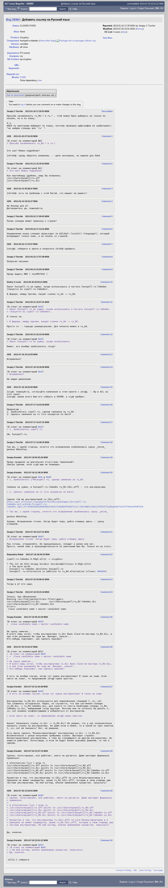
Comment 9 (107, 269)
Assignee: (14, 56)
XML (135, 870)
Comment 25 (107, 617)
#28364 (101, 571)
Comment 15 (107, 387)
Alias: (16, 31)
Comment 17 (107, 422)
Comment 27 (107, 687)
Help (75, 9)
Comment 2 (107, 164)
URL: (16, 65)
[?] (70, 9)
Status (15, 25)
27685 (23, 77)
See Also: (108, 38)
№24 (40, 621)
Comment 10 (107, 282)
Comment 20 (107, 472)
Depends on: (13, 74)
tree (40, 80)
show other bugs (47, 40)
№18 (48, 477)
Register (124, 8)
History (139, 29)
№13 (40, 371)
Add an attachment (16, 95)
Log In (133, 8)
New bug (11, 9)
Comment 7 (107, 244)
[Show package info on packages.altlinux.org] (76, 40)
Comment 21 (107, 532)
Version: (15, 44)
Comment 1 (107, 136)
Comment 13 (107, 354)
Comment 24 (107, 592)
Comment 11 (107, 302)
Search (24, 9)
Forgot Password (146, 8)
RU (161, 8)
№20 (40, 536)
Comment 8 (107, 257)
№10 (40, 306)
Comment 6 (107, 229)
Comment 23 (107, 579)
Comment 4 (107, 201)
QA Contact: (13, 59)
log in (23, 104)
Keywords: (14, 68)
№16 (40, 427)
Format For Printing (123, 870)
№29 (40, 845)
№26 (40, 691)
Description (107, 111)
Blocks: (15, 77)
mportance (13, 53)
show (124, 32)
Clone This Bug (145, 870)
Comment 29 (107, 791)
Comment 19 (107, 457)
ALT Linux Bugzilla (14, 3)
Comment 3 (107, 189)
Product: (15, 37)
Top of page (158, 870)
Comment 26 (107, 647)
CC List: (109, 32)
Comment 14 (107, 367)
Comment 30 (107, 840)
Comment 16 (107, 405)
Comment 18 (107, 442)
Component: (13, 40)
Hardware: (14, 47)
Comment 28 (107, 751)
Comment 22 (107, 554)
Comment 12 (107, 334)
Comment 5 (107, 216)
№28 (40, 795)
